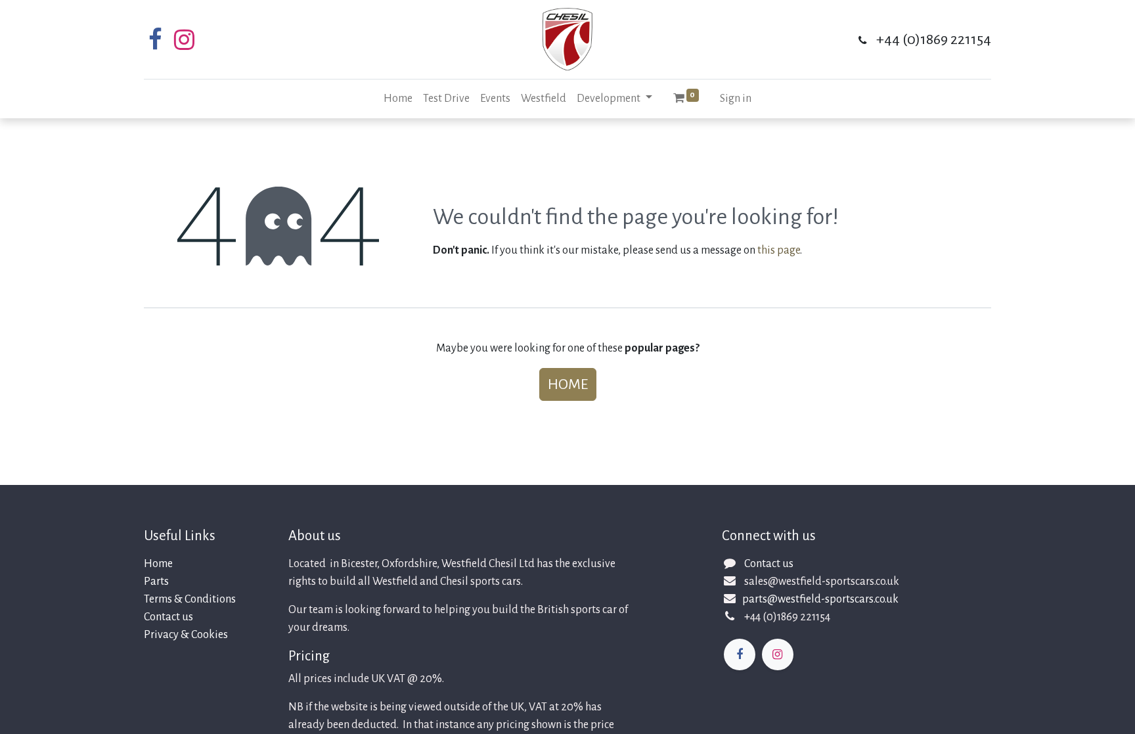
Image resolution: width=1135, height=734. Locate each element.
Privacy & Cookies (186, 635)
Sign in (735, 98)
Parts (156, 581)
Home (568, 384)
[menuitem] (398, 99)
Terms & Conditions (190, 599)
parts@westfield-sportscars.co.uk (820, 599)
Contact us (168, 617)
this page (778, 250)
